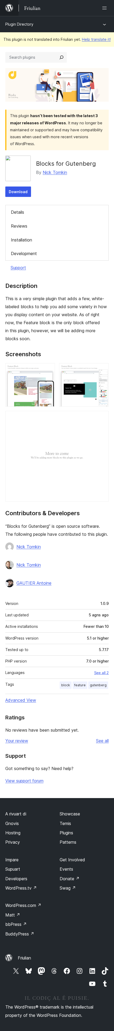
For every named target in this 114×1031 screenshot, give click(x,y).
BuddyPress (19, 934)
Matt (12, 915)
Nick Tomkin (55, 172)
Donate (70, 878)
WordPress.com (23, 905)
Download (18, 191)
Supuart (12, 869)
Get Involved (72, 859)
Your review (16, 740)
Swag (68, 888)
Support (18, 267)
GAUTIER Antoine (33, 583)
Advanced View (20, 700)
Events (66, 869)
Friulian (24, 958)
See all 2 (101, 673)
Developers (16, 878)
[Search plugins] (61, 57)
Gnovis (12, 823)
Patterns (68, 842)
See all (102, 740)
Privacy (12, 842)
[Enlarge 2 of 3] (101, 370)
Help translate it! (96, 39)
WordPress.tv (21, 888)
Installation (21, 240)
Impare (12, 859)
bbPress (16, 924)
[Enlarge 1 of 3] (47, 370)
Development (24, 253)
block (65, 685)
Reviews (19, 226)
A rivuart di (15, 813)
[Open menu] (105, 8)
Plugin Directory (19, 24)
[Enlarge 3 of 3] (101, 418)
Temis (65, 823)
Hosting (12, 832)
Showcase (70, 813)
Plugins (66, 832)
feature (80, 685)
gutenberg (98, 685)
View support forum (24, 780)
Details (17, 212)
